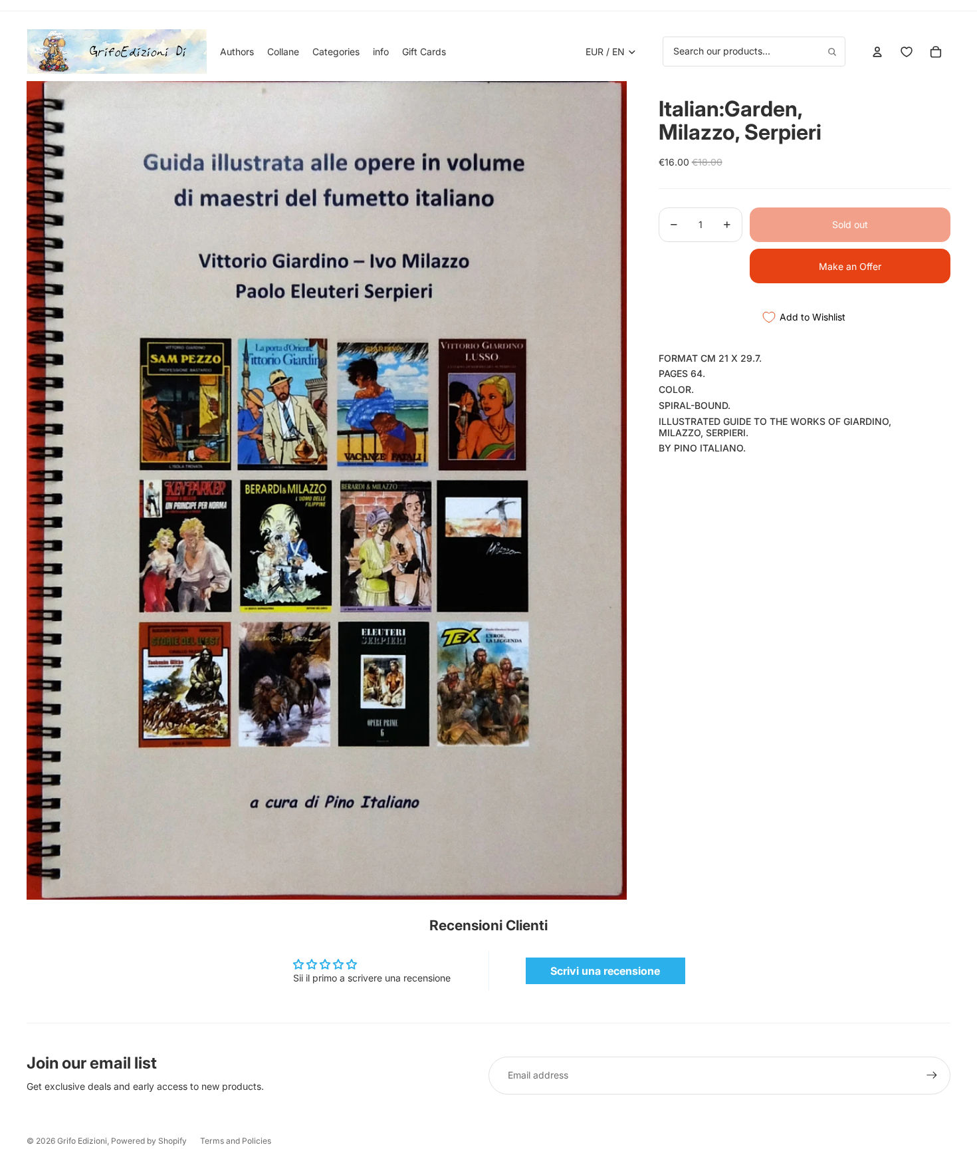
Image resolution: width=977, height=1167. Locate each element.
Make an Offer (850, 266)
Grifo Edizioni (82, 1141)
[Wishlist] (906, 51)
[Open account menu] (877, 51)
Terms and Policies (235, 1141)
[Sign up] (931, 1075)
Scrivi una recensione (605, 970)
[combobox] (754, 51)
